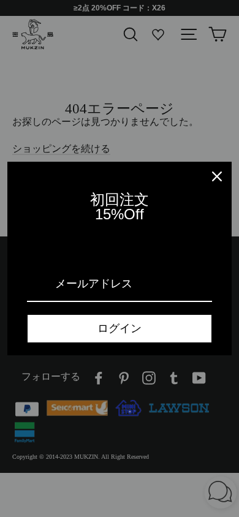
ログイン (119, 328)
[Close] (217, 176)
